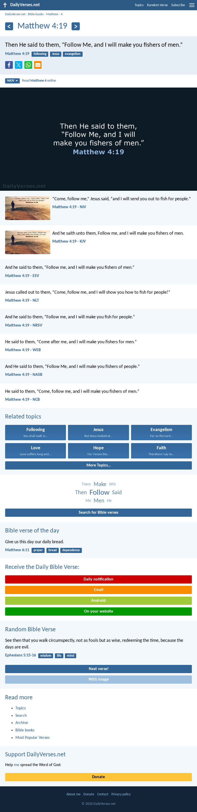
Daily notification (98, 579)
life (59, 655)
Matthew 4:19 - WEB (23, 350)
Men (99, 501)
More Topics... (98, 465)
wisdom (45, 655)
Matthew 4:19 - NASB (23, 375)
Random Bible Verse (30, 630)
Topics (139, 5)
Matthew (52, 14)
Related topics (23, 417)
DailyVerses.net (15, 14)
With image (98, 679)
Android (98, 601)
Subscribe (178, 5)
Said (117, 493)
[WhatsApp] (29, 65)
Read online (39, 81)
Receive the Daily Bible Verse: (42, 567)
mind (70, 655)
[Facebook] (10, 66)
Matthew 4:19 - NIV (69, 207)
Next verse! (99, 669)
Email (98, 590)
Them (86, 484)
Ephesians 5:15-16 (20, 655)
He (109, 501)
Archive (21, 723)
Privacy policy (121, 794)
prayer (38, 550)
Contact (103, 794)
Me (88, 501)
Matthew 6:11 (17, 550)
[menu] (192, 7)
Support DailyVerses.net (35, 755)
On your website (98, 611)
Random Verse (157, 5)
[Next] (76, 26)
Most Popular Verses (32, 738)
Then (81, 493)
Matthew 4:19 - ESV (22, 276)
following (40, 54)
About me (73, 794)
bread (52, 550)
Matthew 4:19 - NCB (22, 400)
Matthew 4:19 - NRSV (23, 325)
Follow (100, 492)
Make (100, 485)
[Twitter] (20, 66)
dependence (71, 550)
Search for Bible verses (98, 513)
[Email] (39, 66)
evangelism (73, 54)
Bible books (36, 14)
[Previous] (9, 26)
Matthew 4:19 (17, 54)
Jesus (55, 54)
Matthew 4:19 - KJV (69, 242)
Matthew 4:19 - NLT (22, 301)
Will (112, 484)
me (16, 765)
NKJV (10, 80)
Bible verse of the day (32, 531)
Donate (98, 777)
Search (21, 716)
